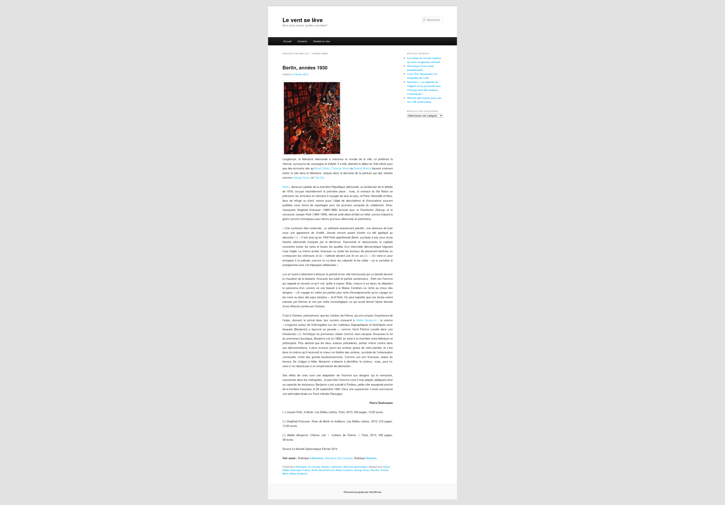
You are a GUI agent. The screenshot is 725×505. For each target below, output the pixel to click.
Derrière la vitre (321, 41)
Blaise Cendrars (344, 470)
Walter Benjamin (366, 320)
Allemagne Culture (300, 470)
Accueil (287, 41)
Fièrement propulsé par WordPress (362, 492)
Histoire (325, 466)
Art (309, 466)
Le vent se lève (302, 20)
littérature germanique (355, 466)
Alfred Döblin (322, 168)
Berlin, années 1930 (304, 67)
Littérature (336, 466)
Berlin (285, 187)
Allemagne (301, 466)
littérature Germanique (338, 458)
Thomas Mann (340, 168)
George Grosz (301, 177)
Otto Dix (319, 177)
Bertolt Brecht (362, 168)
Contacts (302, 41)
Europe (316, 466)
